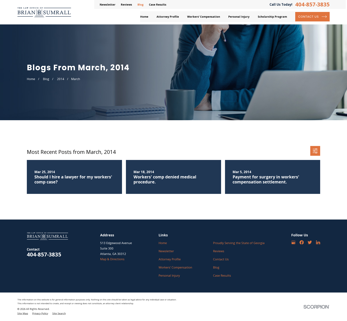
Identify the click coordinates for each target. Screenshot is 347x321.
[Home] (44, 12)
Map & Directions (112, 259)
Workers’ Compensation (175, 267)
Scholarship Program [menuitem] (272, 16)
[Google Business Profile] (293, 242)
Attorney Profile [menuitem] (168, 16)
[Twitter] (310, 242)
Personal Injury (169, 275)
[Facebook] (302, 242)
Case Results (157, 4)
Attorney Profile (170, 259)
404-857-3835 (312, 4)
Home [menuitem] (144, 16)
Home (163, 243)
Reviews (126, 4)
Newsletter (107, 4)
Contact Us (221, 259)
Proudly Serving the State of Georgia (239, 243)
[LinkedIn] (318, 242)
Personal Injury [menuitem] (238, 16)
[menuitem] (22, 313)
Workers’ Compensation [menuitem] (203, 16)
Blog (140, 4)
